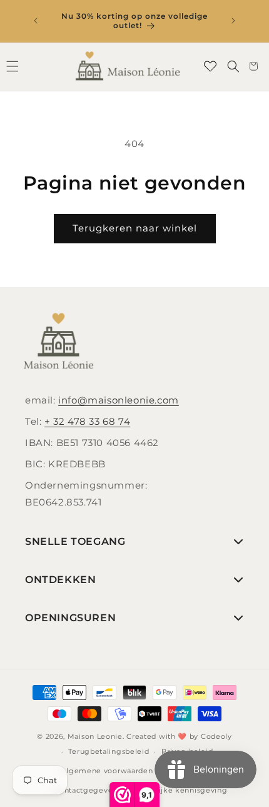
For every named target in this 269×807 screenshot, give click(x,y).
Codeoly (216, 736)
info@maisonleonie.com (118, 400)
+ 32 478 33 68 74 (87, 421)
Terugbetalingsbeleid (108, 751)
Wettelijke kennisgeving (180, 790)
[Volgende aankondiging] (233, 20)
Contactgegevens (87, 790)
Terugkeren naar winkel (135, 228)
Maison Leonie (95, 736)
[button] (233, 66)
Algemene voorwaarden (107, 770)
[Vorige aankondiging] (35, 20)
